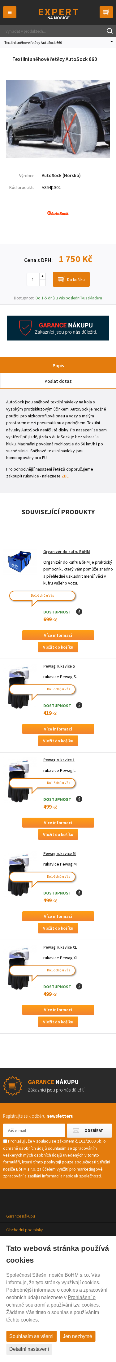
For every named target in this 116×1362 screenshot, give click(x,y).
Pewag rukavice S (59, 666)
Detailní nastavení (29, 1349)
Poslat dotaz (58, 381)
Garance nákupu (20, 1216)
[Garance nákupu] (58, 339)
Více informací (58, 635)
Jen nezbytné (77, 1336)
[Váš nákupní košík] (106, 12)
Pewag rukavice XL (60, 947)
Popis (58, 366)
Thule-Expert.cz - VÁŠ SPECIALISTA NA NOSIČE (58, 14)
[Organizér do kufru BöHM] (20, 562)
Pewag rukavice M (59, 853)
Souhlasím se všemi (31, 1336)
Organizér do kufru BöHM (66, 551)
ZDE (65, 476)
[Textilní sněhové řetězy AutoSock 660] (58, 156)
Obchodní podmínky (24, 1230)
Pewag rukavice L (59, 760)
